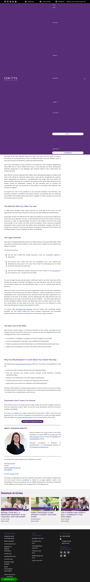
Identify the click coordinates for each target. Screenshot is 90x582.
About (54, 7)
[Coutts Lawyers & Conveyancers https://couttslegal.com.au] (10, 79)
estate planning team (24, 417)
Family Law (54, 435)
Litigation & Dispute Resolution (7, 549)
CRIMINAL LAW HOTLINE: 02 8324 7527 (76, 1)
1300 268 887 (8, 470)
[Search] (84, 78)
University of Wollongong (40, 447)
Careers (55, 102)
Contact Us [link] (8, 579)
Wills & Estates (34, 437)
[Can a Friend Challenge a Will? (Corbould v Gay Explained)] (75, 504)
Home (54, 5)
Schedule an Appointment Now (32, 421)
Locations (55, 112)
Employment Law (10, 556)
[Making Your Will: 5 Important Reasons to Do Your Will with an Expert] (15, 504)
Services (55, 55)
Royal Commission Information (8, 569)
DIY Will (52, 330)
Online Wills (68, 153)
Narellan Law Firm (38, 538)
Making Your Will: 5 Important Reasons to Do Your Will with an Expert (13, 515)
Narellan (55, 437)
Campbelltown (35, 439)
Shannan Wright (9, 463)
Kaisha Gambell (65, 519)
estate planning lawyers (24, 364)
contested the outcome (24, 309)
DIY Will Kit (55, 271)
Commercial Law (9, 544)
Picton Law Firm (37, 560)
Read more (5, 521)
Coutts (45, 432)
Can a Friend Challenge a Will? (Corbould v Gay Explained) (73, 515)
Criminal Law (8, 559)
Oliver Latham (5, 519)
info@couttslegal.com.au (12, 468)
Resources (55, 78)
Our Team (55, 22)
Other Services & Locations (9, 576)
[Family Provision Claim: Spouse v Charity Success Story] (45, 504)
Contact (67, 134)
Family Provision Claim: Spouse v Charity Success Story (43, 515)
